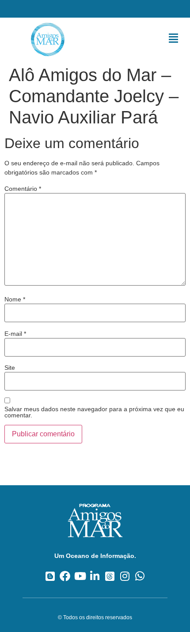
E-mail (15, 334)
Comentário (22, 189)
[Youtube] (80, 575)
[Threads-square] (109, 575)
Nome (14, 299)
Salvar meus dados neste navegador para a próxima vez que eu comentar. (94, 412)
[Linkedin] (95, 575)
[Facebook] (65, 575)
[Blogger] (50, 575)
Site (9, 367)
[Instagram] (124, 575)
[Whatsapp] (139, 575)
